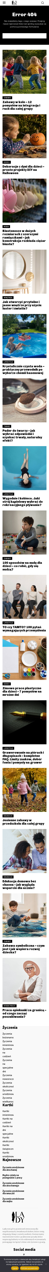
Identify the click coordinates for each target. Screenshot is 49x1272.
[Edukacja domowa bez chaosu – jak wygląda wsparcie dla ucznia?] (24, 851)
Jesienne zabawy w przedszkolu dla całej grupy (23, 821)
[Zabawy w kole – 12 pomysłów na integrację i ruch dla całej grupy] (24, 72)
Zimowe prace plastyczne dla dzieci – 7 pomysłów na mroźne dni (22, 691)
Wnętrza (8, 298)
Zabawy (7, 98)
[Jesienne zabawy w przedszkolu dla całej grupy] (24, 790)
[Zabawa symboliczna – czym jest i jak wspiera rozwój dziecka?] (24, 915)
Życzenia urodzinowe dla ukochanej (13, 1168)
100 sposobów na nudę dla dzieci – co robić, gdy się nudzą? (22, 566)
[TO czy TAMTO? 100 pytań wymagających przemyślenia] (24, 597)
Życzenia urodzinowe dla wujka (13, 1200)
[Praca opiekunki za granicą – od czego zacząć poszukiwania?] (24, 980)
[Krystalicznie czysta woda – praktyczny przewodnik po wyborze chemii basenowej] (24, 336)
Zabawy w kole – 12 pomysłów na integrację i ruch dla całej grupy (21, 105)
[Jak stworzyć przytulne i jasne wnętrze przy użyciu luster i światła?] (24, 272)
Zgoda (14, 1268)
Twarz (7, 426)
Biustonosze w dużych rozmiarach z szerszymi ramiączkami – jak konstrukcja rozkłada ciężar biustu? (24, 237)
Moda (6, 227)
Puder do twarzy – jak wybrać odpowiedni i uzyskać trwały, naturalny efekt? (22, 435)
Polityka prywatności (29, 1268)
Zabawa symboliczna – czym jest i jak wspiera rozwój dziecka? (24, 949)
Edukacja (8, 816)
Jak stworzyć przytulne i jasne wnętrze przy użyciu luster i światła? (22, 305)
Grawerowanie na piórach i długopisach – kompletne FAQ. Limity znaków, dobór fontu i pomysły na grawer (23, 757)
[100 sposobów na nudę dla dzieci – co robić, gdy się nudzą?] (24, 532)
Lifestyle (8, 362)
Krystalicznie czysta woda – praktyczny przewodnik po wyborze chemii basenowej (23, 369)
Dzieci (7, 162)
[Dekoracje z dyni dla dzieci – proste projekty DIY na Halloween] (24, 136)
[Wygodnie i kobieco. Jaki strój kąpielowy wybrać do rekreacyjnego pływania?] (24, 468)
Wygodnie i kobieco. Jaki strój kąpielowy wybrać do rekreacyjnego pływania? (23, 502)
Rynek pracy (9, 1006)
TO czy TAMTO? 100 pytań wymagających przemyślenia (24, 628)
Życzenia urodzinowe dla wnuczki (13, 1192)
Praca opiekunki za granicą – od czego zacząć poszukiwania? (24, 1013)
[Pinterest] (24, 1255)
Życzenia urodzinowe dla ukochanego (13, 1184)
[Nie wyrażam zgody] (46, 1264)
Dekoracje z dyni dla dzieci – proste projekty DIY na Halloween (23, 170)
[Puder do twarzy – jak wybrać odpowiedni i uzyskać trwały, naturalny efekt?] (24, 400)
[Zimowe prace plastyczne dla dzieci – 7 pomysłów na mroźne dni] (24, 658)
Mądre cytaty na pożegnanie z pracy (12, 1176)
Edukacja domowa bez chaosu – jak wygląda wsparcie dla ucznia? (19, 884)
